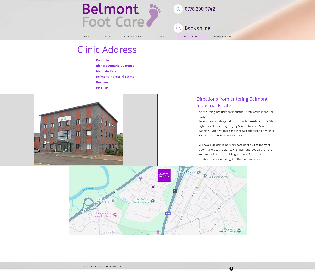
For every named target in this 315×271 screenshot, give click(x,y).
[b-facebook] (231, 269)
